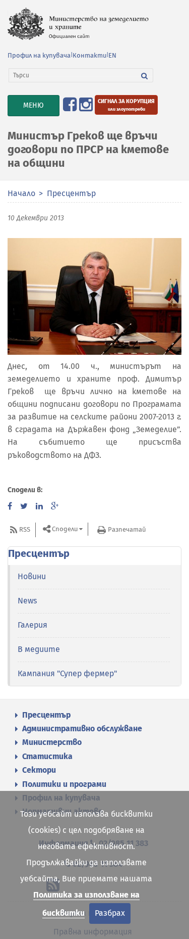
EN (112, 55)
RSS (24, 529)
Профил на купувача (39, 55)
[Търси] (144, 75)
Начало (21, 193)
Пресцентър (71, 193)
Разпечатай (127, 529)
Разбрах (110, 913)
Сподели (65, 529)
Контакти (89, 55)
